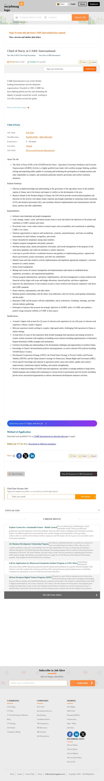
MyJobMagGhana (88, 774)
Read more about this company (17, 107)
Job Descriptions (43, 736)
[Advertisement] (74, 96)
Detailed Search (19, 22)
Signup (82, 4)
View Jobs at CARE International (49, 55)
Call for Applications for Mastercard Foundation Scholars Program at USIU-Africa (43, 563)
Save (84, 62)
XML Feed (71, 711)
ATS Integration (43, 723)
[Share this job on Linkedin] (32, 456)
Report (93, 456)
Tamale (29, 146)
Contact (19, 774)
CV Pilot (10, 711)
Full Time (30, 133)
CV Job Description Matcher (17, 715)
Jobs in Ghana (72, 745)
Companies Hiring (13, 732)
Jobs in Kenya (72, 749)
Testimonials (71, 719)
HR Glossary (41, 732)
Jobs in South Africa (74, 758)
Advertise (70, 728)
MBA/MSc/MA (45, 137)
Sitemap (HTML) (73, 715)
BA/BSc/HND (32, 137)
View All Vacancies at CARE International (77, 474)
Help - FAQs (71, 723)
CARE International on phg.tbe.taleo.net (51, 436)
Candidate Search (43, 719)
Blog (9, 719)
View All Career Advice (52, 595)
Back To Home (17, 474)
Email (94, 62)
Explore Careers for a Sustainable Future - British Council (33, 527)
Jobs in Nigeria (72, 753)
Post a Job (40, 707)
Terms (40, 774)
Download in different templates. (42, 444)
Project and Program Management (40, 150)
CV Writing (11, 723)
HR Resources (42, 728)
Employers (94, 4)
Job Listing (11, 707)
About (12, 774)
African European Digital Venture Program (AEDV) (30, 577)
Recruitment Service (44, 711)
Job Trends (11, 728)
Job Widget (71, 707)
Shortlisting (41, 715)
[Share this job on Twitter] (25, 456)
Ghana (62, 4)
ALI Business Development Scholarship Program (29, 544)
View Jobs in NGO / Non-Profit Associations (21, 55)
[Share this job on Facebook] (19, 456)
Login (73, 4)
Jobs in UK (71, 762)
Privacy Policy (30, 774)
